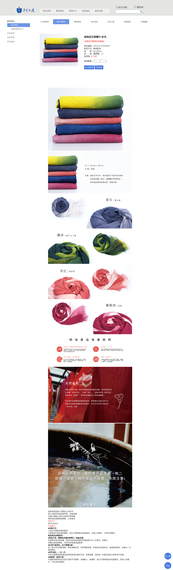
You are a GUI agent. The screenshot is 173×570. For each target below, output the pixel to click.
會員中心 (73, 11)
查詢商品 (60, 11)
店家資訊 (86, 11)
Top (168, 565)
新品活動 (47, 11)
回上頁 (168, 556)
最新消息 (99, 11)
